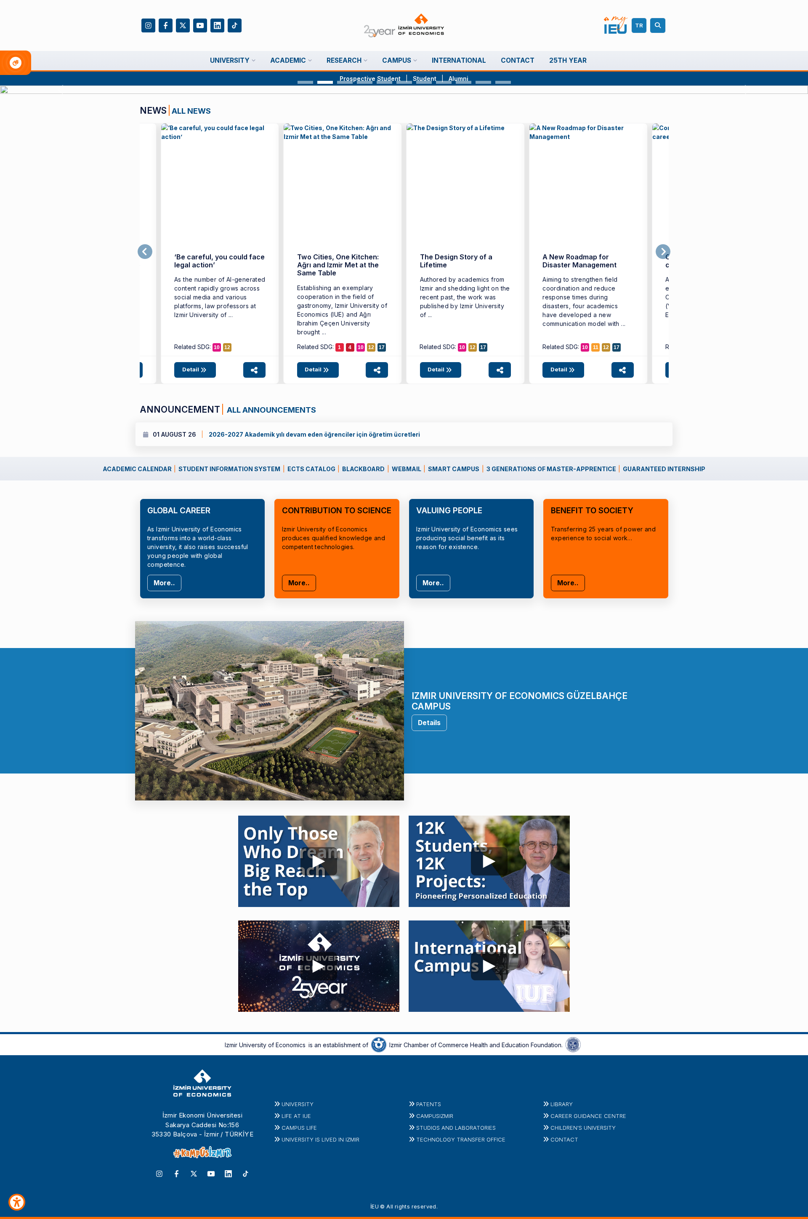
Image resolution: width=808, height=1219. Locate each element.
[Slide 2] (325, 82)
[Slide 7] (424, 82)
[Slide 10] (483, 82)
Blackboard (363, 468)
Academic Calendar (137, 468)
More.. (164, 583)
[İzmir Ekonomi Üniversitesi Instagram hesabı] (148, 24)
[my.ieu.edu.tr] (616, 25)
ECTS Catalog (311, 468)
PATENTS (428, 1104)
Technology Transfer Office (460, 1139)
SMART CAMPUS (453, 468)
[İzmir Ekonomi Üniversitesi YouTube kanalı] (200, 24)
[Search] (659, 25)
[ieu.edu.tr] (404, 26)
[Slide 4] (364, 82)
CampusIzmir (434, 1115)
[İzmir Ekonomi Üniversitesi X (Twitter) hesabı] (182, 24)
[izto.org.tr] (378, 1044)
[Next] (663, 252)
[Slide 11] (503, 82)
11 (595, 347)
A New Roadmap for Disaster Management (579, 261)
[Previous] (145, 252)
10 (217, 347)
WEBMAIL (406, 468)
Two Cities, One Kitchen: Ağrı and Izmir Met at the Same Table (338, 265)
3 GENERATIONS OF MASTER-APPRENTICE (551, 468)
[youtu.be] (319, 859)
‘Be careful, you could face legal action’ (219, 261)
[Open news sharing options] (254, 370)
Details (429, 723)
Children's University (583, 1127)
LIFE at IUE (296, 1115)
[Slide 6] (404, 82)
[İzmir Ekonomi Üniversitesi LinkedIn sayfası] (217, 24)
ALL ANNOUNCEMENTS (270, 409)
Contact (564, 1139)
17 (382, 347)
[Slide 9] (463, 82)
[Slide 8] (444, 82)
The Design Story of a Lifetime (456, 261)
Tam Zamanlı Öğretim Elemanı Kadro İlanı (272, 434)
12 (227, 347)
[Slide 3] (345, 82)
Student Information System (229, 468)
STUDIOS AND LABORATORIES (456, 1127)
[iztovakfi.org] (573, 1044)
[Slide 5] (384, 82)
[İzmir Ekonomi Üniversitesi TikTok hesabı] (234, 24)
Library (561, 1104)
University (298, 1104)
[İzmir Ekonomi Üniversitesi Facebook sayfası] (165, 24)
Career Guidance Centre (588, 1115)
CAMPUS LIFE (299, 1127)
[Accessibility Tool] (16, 1202)
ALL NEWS (191, 110)
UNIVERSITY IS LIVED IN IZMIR (320, 1139)
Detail (191, 369)
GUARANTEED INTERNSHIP (664, 468)
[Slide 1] (305, 82)
